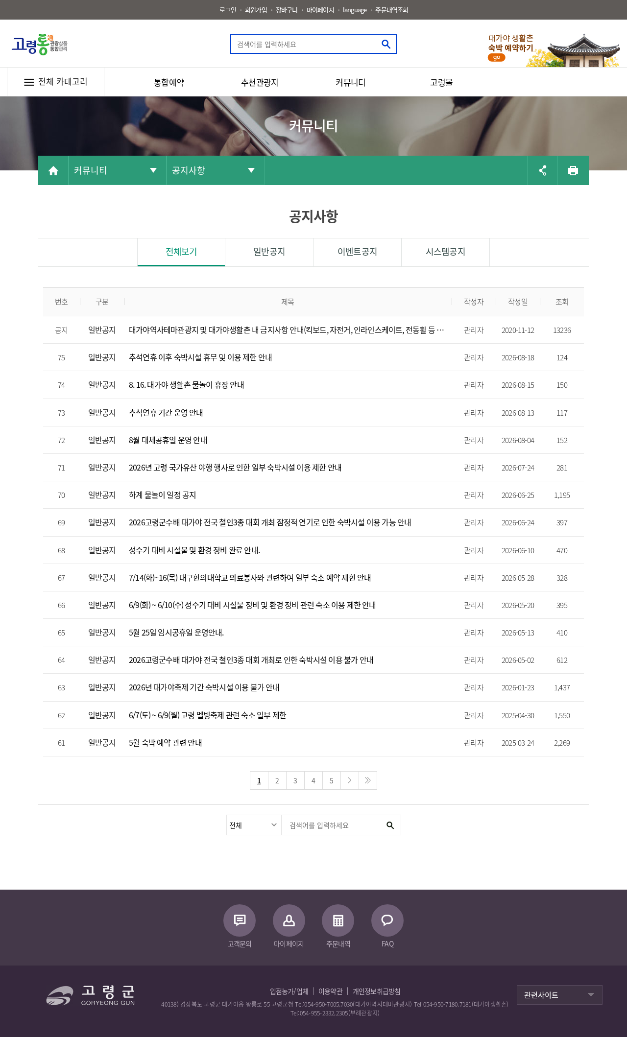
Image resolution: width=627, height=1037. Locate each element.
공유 (542, 170)
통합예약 (169, 82)
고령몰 (441, 82)
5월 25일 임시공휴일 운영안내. (176, 632)
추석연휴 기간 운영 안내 (166, 412)
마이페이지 (320, 9)
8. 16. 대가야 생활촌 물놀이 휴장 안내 (186, 384)
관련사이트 (541, 995)
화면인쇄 (572, 170)
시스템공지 (445, 251)
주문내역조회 (391, 9)
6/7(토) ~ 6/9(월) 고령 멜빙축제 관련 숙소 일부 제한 (207, 715)
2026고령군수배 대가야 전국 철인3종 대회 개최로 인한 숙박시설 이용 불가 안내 (251, 659)
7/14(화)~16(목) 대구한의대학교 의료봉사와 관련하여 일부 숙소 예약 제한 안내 (250, 577)
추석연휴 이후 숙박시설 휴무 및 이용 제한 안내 (200, 357)
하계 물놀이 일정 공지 (162, 494)
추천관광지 (259, 82)
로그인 (227, 9)
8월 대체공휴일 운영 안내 (168, 440)
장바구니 (287, 9)
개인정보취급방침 (377, 991)
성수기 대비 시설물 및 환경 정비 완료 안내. (194, 550)
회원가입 (256, 9)
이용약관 (330, 991)
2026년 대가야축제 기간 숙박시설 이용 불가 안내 (204, 687)
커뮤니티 (350, 82)
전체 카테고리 (63, 81)
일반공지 (269, 251)
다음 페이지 (350, 780)
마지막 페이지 (368, 780)
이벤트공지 (357, 251)
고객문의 (240, 943)
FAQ (387, 943)
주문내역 (338, 943)
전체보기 (181, 251)
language (355, 9)
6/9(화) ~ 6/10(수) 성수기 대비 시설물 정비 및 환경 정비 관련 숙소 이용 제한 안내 (252, 605)
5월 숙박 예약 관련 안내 (165, 742)
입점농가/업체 (289, 991)
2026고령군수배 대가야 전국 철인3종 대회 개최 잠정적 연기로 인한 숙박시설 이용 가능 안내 (270, 522)
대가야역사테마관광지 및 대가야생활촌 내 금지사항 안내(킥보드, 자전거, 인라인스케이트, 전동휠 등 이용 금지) (288, 329)
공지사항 (188, 170)
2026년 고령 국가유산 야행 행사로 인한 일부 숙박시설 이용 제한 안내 (235, 467)
